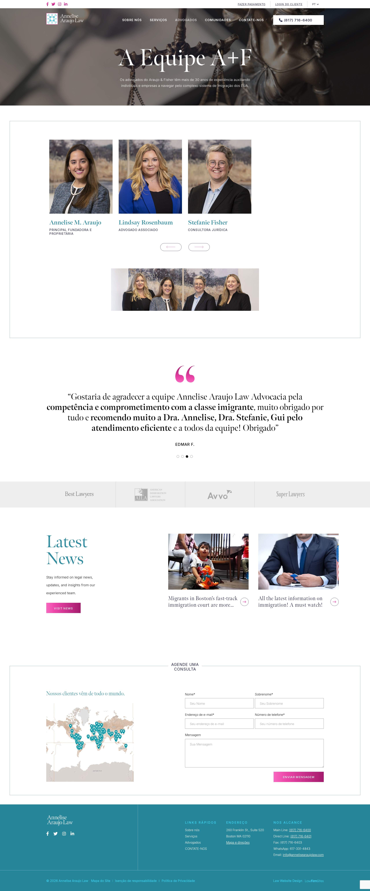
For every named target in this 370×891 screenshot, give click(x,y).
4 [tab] (191, 467)
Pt (314, 4)
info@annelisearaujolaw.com (303, 865)
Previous (171, 247)
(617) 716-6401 (300, 847)
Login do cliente (288, 4)
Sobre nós (132, 20)
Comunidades (218, 20)
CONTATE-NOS (196, 859)
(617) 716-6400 (298, 20)
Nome (190, 705)
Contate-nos (251, 20)
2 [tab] (182, 467)
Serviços (158, 20)
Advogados (186, 20)
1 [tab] (178, 467)
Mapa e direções (238, 853)
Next (199, 247)
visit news (63, 619)
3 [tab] (187, 467)
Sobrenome (264, 705)
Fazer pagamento (251, 4)
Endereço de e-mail (199, 725)
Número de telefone (270, 725)
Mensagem (193, 745)
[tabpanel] (185, 426)
